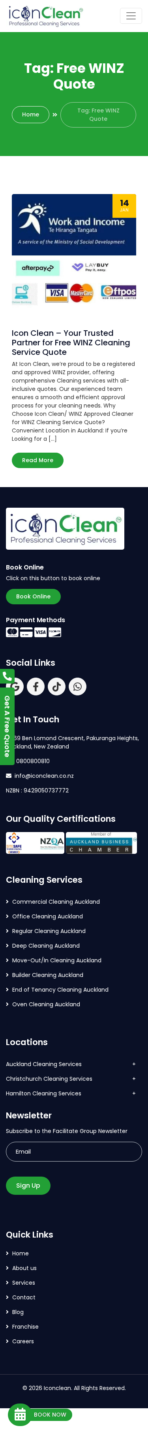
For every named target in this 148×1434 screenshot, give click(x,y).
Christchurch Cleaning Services (49, 1079)
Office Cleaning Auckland (47, 916)
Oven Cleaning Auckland (46, 1004)
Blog (18, 1312)
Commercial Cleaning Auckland (56, 902)
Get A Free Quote (7, 726)
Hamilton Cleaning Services (43, 1093)
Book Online (33, 596)
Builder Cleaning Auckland (47, 975)
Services (23, 1283)
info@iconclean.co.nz (44, 776)
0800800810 (32, 761)
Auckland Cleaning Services (44, 1064)
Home (30, 114)
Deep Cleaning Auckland (46, 946)
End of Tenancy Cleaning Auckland (60, 990)
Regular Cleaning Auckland (49, 931)
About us (24, 1268)
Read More (37, 460)
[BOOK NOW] (20, 1415)
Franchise (25, 1327)
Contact (24, 1297)
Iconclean (57, 1388)
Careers (23, 1341)
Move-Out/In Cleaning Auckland (56, 960)
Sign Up (28, 1185)
